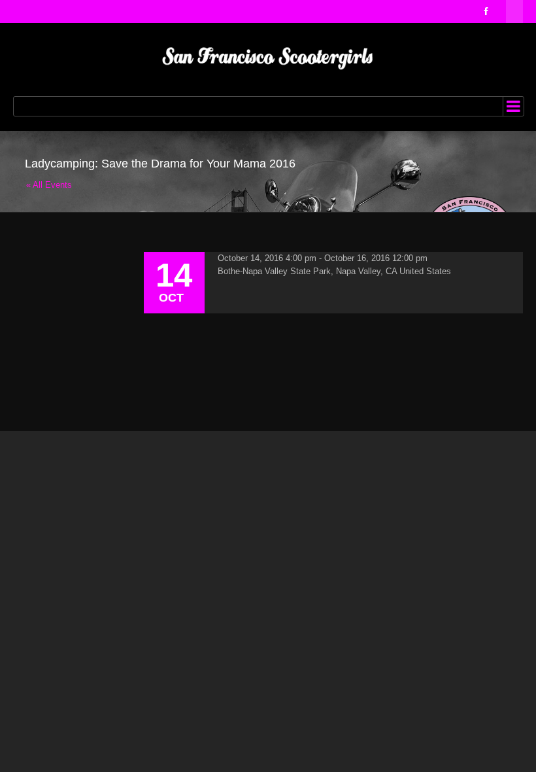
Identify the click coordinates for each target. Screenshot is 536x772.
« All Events (49, 185)
